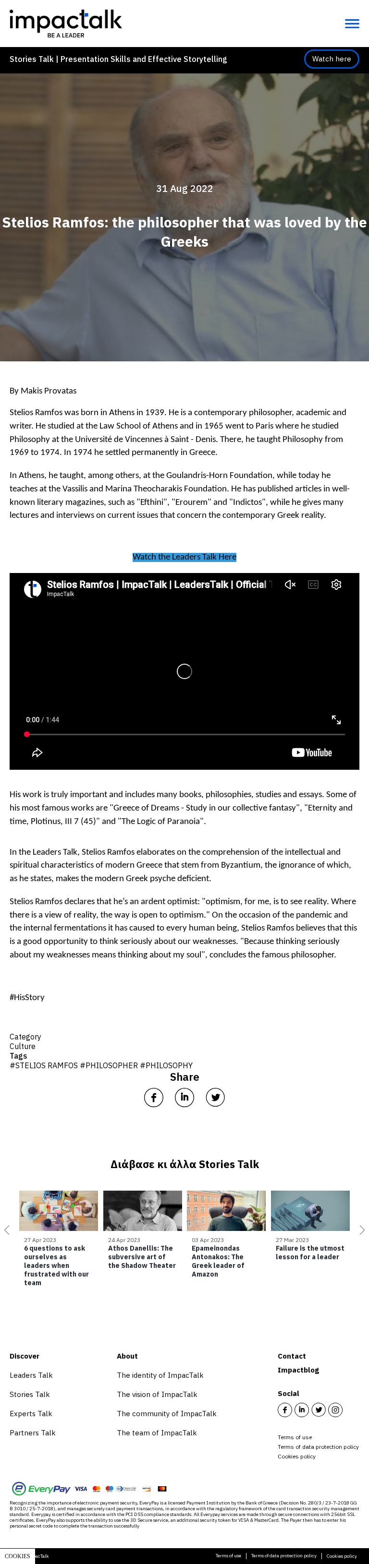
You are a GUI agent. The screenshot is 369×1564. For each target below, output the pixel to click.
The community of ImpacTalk (167, 1413)
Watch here (331, 58)
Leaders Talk (55, 852)
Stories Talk (30, 1394)
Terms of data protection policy (318, 1446)
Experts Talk (31, 1413)
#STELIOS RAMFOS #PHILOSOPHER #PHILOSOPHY (101, 1065)
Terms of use (295, 1437)
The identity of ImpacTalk (160, 1375)
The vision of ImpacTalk (157, 1394)
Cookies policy (297, 1456)
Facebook (285, 1410)
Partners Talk (33, 1432)
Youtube (352, 1410)
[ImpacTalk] (66, 23)
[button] (5, 1230)
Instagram (335, 1410)
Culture (23, 1046)
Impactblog (298, 1369)
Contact (292, 1356)
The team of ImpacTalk (157, 1432)
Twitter (318, 1410)
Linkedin (302, 1410)
